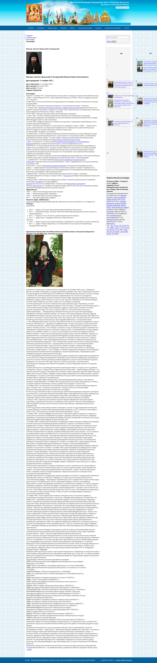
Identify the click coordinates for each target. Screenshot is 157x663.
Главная (31, 28)
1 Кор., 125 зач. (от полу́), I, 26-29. (117, 231)
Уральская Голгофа (85, 28)
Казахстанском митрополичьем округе (66, 140)
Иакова (123, 203)
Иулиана (123, 201)
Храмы (72, 28)
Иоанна (117, 203)
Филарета (110, 219)
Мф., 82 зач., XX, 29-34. (117, 233)
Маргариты (111, 223)
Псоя (123, 199)
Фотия (123, 205)
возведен (39, 182)
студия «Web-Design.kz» (124, 660)
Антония (113, 215)
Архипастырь (52, 28)
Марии (126, 207)
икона (109, 197)
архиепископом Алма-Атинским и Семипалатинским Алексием (61, 108)
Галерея (98, 28)
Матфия (123, 195)
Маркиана (110, 203)
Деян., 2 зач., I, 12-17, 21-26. (119, 228)
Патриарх (40, 28)
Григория (110, 211)
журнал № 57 (68, 176)
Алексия (109, 205)
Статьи (126, 28)
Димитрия (116, 205)
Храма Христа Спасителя (76, 184)
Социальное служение (113, 28)
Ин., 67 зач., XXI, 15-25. (118, 226)
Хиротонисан (37, 186)
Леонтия (115, 207)
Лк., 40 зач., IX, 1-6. (113, 230)
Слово (28, 202)
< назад (29, 650)
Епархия (64, 28)
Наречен (29, 184)
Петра (109, 207)
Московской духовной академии (54, 166)
